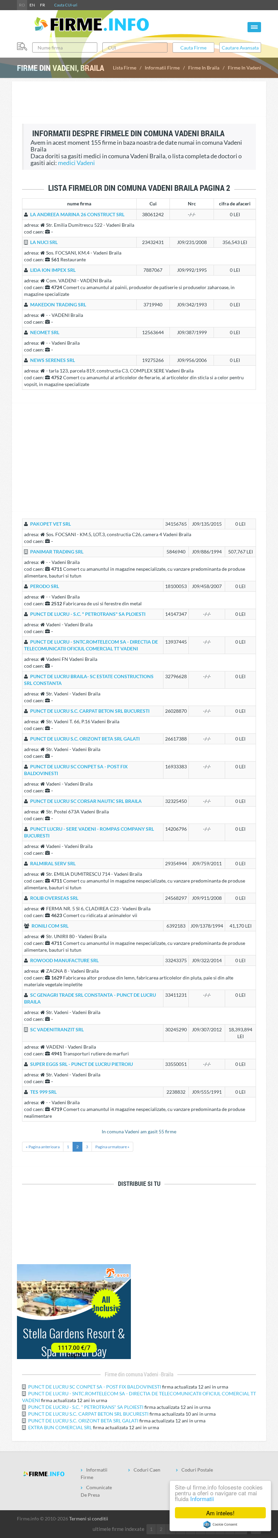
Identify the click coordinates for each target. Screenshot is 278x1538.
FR (42, 4)
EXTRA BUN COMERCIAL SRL (60, 1427)
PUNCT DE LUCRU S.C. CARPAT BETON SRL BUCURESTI (88, 1414)
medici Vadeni (76, 162)
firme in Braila (203, 67)
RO (22, 4)
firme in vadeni (244, 67)
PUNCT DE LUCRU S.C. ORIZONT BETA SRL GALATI (83, 1420)
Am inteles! (220, 1513)
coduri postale (197, 1470)
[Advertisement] (139, 100)
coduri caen (147, 1470)
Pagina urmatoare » (112, 1146)
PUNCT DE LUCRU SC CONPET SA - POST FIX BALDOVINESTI (94, 1387)
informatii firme (162, 67)
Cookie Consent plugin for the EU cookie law (220, 1524)
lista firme (124, 67)
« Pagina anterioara (43, 1146)
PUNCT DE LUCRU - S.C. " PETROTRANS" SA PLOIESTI (85, 1407)
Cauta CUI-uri (65, 5)
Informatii (202, 1498)
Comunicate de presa (96, 1491)
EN (32, 4)
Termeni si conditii (88, 1518)
